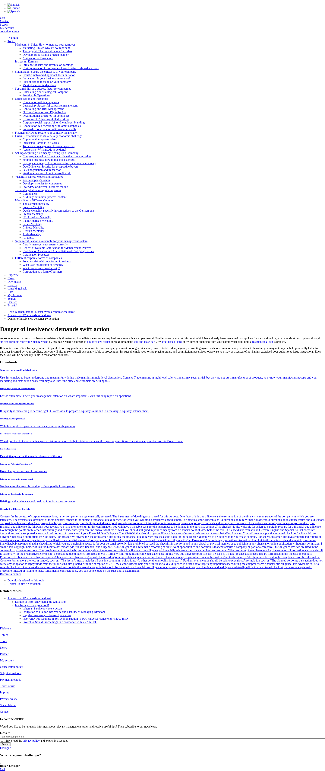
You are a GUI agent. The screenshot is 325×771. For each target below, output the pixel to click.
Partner (4, 654)
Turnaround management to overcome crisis (48, 146)
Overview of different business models (45, 186)
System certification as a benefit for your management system (51, 241)
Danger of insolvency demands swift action (40, 601)
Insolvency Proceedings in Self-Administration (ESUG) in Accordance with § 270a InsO (75, 618)
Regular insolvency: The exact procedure (47, 615)
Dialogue (13, 37)
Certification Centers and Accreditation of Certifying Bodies (58, 251)
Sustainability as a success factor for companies (43, 88)
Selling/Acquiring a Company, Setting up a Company (46, 153)
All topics (28, 237)
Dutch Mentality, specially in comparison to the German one (58, 210)
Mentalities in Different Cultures (34, 200)
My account (7, 28)
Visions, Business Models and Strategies (39, 176)
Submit (5, 744)
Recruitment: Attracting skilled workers (46, 119)
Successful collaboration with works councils (49, 129)
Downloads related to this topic (26, 580)
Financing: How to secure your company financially (46, 132)
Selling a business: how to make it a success (48, 159)
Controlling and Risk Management (43, 108)
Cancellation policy (11, 666)
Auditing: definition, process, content (44, 197)
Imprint (4, 692)
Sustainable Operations (36, 95)
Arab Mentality (32, 234)
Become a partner (10, 574)
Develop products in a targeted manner (45, 54)
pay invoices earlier (98, 341)
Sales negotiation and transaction (42, 169)
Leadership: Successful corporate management (50, 105)
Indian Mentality (32, 224)
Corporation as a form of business (42, 271)
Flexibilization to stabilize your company (47, 81)
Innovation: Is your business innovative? (46, 78)
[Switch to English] (14, 4)
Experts (12, 285)
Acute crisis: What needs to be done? (44, 149)
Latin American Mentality (38, 220)
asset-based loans (172, 341)
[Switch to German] (14, 8)
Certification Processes (36, 254)
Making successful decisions (39, 85)
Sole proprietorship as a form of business (47, 261)
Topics (11, 41)
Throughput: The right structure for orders (47, 51)
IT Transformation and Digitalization (44, 112)
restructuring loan (262, 341)
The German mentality (36, 203)
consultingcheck (9, 31)
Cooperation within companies (41, 102)
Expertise (13, 275)
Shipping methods (10, 673)
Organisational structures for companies (46, 115)
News (11, 278)
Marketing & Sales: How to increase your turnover (45, 44)
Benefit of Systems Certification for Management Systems (57, 247)
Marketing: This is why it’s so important (46, 48)
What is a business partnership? (41, 268)
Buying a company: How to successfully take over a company (59, 163)
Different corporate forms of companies (38, 258)
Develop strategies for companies (42, 183)
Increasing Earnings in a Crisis (41, 142)
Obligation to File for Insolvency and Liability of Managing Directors (64, 611)
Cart (2, 17)
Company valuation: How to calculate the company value (57, 156)
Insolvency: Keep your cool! (32, 605)
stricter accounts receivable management (24, 341)
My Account (15, 295)
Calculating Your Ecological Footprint (45, 92)
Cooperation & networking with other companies (52, 125)
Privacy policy (8, 698)
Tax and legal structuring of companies (38, 190)
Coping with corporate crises (40, 139)
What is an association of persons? (43, 264)
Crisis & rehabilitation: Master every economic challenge (48, 136)
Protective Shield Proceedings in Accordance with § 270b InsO (60, 622)
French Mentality (33, 214)
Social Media (8, 705)
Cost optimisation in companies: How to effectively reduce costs (61, 68)
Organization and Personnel (31, 98)
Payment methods (10, 679)
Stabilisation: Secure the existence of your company (45, 71)
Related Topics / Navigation (24, 583)
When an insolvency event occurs (42, 608)
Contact (4, 21)
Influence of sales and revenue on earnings (48, 64)
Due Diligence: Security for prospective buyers (50, 166)
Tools (3, 641)
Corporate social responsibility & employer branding (54, 122)
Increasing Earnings (27, 61)
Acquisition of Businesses (38, 58)
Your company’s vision (36, 180)
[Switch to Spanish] (14, 11)
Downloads (14, 281)
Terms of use (7, 686)
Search (4, 24)
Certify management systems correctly (45, 244)
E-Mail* (5, 732)
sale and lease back (145, 341)
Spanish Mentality (33, 207)
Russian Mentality (33, 230)
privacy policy (31, 740)
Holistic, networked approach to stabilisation (49, 75)
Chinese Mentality (33, 227)
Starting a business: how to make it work (47, 173)
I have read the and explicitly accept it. (36, 740)
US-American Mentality (37, 217)
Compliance (30, 193)
